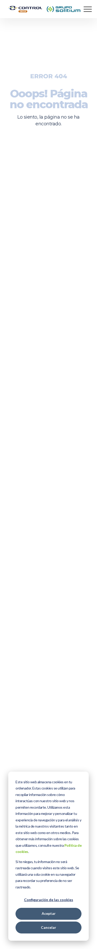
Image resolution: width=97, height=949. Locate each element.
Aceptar (49, 913)
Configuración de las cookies (48, 899)
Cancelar (48, 927)
